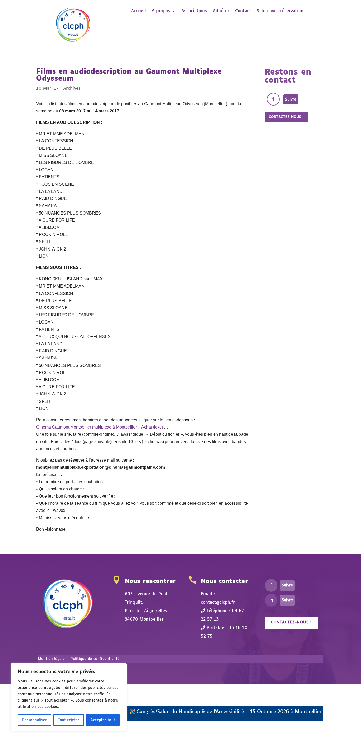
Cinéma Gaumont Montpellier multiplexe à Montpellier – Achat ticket (99, 427)
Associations (194, 11)
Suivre (290, 99)
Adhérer (221, 11)
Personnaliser (34, 720)
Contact (243, 11)
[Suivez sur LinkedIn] (271, 600)
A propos (161, 11)
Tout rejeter (68, 720)
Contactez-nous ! (286, 117)
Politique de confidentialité (95, 659)
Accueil (138, 11)
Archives (72, 88)
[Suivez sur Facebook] (273, 99)
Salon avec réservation (280, 11)
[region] (69, 697)
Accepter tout (102, 720)
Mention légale (51, 659)
